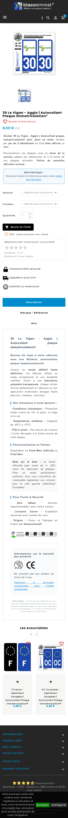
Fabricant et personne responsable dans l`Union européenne (34, 585)
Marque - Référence (34, 312)
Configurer (58, 804)
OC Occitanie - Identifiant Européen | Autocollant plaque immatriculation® (50, 695)
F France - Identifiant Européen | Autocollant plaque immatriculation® (17, 695)
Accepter (43, 804)
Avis (34, 323)
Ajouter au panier (18, 227)
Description (34, 302)
